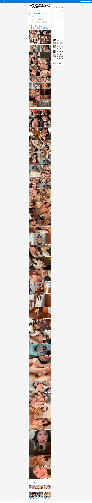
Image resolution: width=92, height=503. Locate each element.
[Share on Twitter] (47, 10)
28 (53, 14)
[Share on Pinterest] (48, 10)
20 (62, 11)
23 (56, 13)
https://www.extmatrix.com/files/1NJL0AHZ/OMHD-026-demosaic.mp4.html (38, 28)
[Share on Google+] (50, 10)
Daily (29, 1)
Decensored (19, 1)
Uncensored (14, 1)
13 (62, 10)
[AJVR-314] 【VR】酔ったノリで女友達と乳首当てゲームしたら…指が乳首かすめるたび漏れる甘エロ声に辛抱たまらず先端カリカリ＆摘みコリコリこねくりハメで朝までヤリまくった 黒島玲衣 (60, 47)
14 (53, 11)
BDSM (27, 1)
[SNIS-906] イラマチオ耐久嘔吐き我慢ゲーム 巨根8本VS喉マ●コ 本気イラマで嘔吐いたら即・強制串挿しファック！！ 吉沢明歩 (60, 51)
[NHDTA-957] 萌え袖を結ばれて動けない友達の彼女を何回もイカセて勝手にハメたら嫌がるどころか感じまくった (60, 43)
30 (56, 14)
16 (56, 11)
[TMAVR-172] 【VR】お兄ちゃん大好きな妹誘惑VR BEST (39, 490)
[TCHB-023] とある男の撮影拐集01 (39, 498)
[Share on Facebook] (46, 10)
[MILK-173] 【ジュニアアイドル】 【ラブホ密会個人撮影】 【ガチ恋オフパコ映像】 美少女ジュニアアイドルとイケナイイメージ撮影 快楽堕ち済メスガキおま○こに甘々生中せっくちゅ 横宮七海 (32, 490)
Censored (11, 1)
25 (59, 13)
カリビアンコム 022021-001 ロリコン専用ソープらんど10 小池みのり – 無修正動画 (60, 63)
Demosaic (35, 13)
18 (59, 11)
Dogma (33, 13)
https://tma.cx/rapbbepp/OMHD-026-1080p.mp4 (35, 25)
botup (29, 9)
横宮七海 (43, 13)
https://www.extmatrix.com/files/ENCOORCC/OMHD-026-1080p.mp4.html (38, 27)
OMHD (41, 13)
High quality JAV (5, 1)
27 (62, 13)
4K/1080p (24, 1)
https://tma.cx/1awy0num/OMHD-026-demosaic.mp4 (35, 26)
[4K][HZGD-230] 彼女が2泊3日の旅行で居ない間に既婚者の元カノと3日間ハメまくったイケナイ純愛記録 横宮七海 (47, 498)
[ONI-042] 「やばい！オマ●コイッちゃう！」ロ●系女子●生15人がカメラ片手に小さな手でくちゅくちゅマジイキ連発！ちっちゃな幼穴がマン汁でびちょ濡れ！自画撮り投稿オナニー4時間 (47, 490)
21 (53, 13)
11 (59, 10)
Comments (39, 10)
